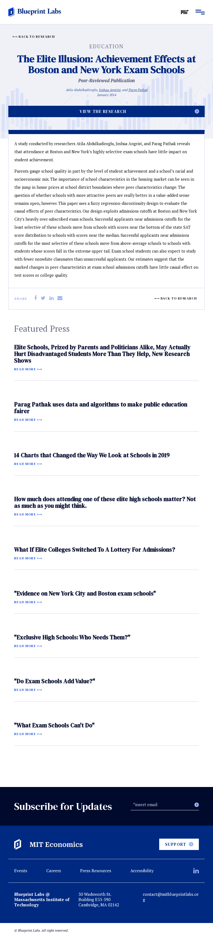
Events (20, 870)
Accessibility (142, 870)
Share (20, 298)
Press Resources (95, 870)
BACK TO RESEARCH (37, 36)
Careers (53, 870)
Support (175, 844)
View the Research (103, 111)
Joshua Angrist (109, 90)
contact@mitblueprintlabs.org (171, 897)
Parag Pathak (138, 90)
